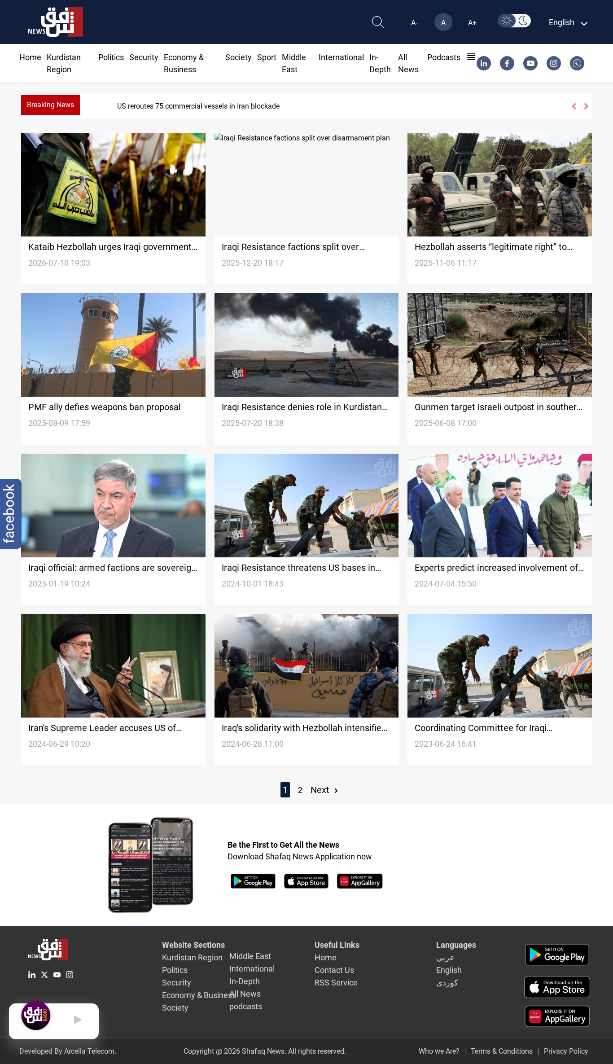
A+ (472, 22)
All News (245, 993)
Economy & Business (199, 995)
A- (414, 22)
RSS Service (336, 982)
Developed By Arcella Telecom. (67, 1051)
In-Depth (244, 981)
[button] (573, 106)
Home (30, 57)
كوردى (447, 982)
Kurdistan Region (192, 957)
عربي (445, 957)
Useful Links (337, 945)
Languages (456, 945)
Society (238, 57)
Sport (266, 57)
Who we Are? (439, 1051)
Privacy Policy (566, 1051)
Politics (111, 57)
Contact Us (334, 970)
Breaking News (50, 105)
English (449, 970)
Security (143, 57)
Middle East (250, 956)
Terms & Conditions (502, 1051)
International (341, 57)
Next (321, 789)
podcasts (443, 57)
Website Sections (193, 945)
